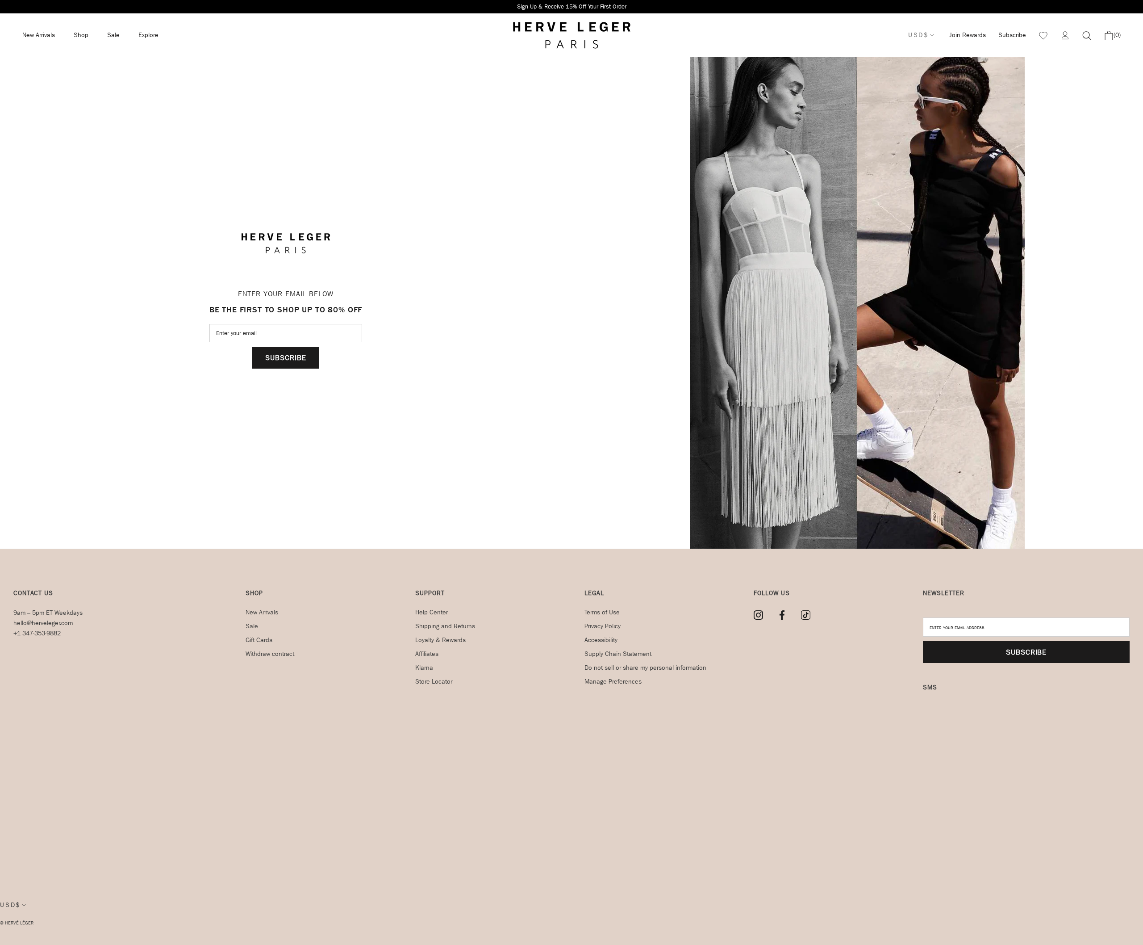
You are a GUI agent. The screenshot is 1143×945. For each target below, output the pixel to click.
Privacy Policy (602, 626)
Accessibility (600, 640)
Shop (81, 35)
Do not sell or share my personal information (645, 668)
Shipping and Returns (445, 626)
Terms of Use (602, 612)
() (1117, 35)
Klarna (424, 668)
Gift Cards (259, 640)
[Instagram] (758, 615)
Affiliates (426, 654)
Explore (148, 35)
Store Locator (433, 681)
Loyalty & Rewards (440, 640)
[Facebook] (782, 615)
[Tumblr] (805, 615)
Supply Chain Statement (617, 654)
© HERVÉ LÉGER (16, 923)
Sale (113, 35)
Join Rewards (967, 35)
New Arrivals (38, 35)
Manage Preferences (613, 681)
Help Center (431, 612)
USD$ (918, 35)
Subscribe (1012, 35)
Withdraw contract (270, 654)
